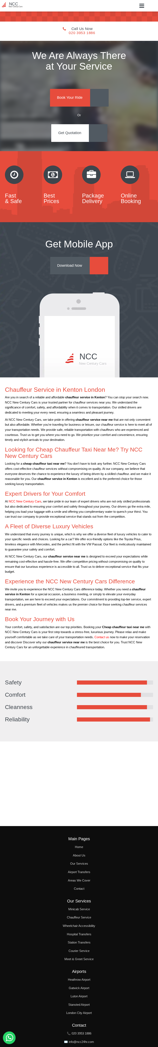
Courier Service (79, 951)
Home (79, 847)
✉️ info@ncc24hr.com (79, 1042)
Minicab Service (79, 909)
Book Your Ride (69, 97)
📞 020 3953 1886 (79, 1033)
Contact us (101, 637)
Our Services (79, 863)
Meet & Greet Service (79, 959)
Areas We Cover (79, 880)
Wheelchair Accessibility (79, 925)
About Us (79, 855)
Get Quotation (69, 133)
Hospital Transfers (79, 934)
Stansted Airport (79, 1004)
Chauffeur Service (79, 917)
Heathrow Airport (79, 979)
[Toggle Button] (142, 6)
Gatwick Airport (79, 988)
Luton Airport (79, 996)
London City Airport (79, 1013)
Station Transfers (79, 942)
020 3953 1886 (82, 33)
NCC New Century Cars (25, 501)
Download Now (69, 265)
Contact (79, 888)
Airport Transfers (79, 872)
